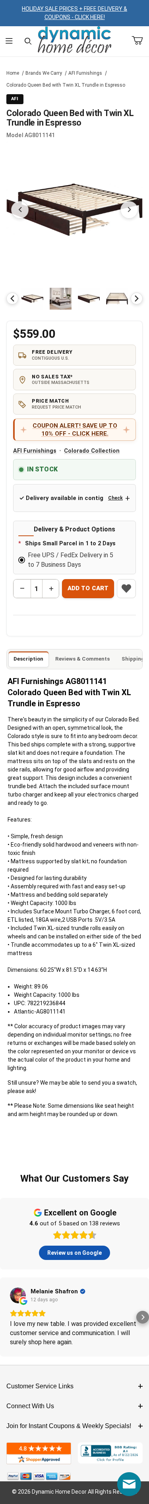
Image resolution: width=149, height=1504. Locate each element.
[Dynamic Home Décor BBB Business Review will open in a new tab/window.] (110, 1453)
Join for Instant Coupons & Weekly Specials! (68, 1426)
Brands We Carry (43, 73)
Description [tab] (28, 659)
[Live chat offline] (129, 1484)
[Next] (137, 298)
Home (12, 73)
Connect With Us (30, 1406)
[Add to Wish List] (126, 588)
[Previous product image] (20, 210)
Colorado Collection (92, 451)
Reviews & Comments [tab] (82, 659)
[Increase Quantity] (51, 589)
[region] (74, 298)
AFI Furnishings (85, 73)
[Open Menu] (9, 41)
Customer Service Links (40, 1386)
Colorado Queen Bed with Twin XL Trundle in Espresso (65, 85)
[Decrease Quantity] (22, 589)
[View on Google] (18, 1295)
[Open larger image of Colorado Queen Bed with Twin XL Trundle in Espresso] (74, 209)
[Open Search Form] (28, 41)
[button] (32, 299)
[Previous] (12, 298)
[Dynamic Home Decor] (74, 40)
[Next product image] (129, 210)
